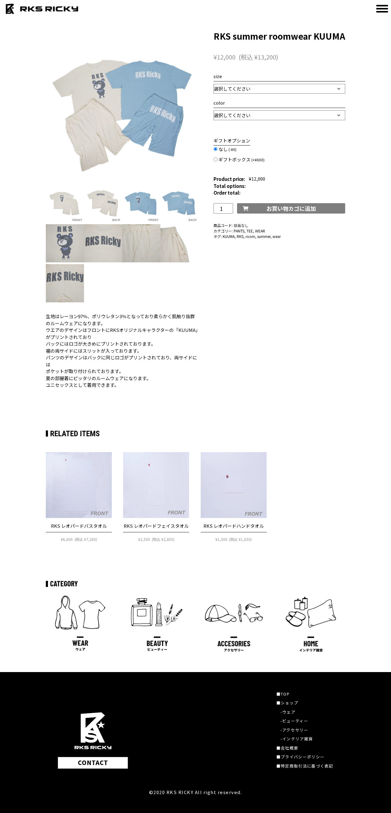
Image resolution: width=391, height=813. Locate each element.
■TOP (283, 694)
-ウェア (287, 712)
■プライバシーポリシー (300, 757)
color (219, 102)
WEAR (260, 230)
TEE (250, 230)
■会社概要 (287, 748)
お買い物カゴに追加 (291, 208)
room (250, 236)
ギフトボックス (241, 159)
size (218, 76)
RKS (240, 236)
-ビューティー (294, 721)
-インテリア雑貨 (296, 739)
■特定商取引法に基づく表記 (304, 766)
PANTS (239, 230)
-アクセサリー (294, 730)
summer (263, 236)
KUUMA (229, 236)
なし (227, 149)
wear (276, 236)
